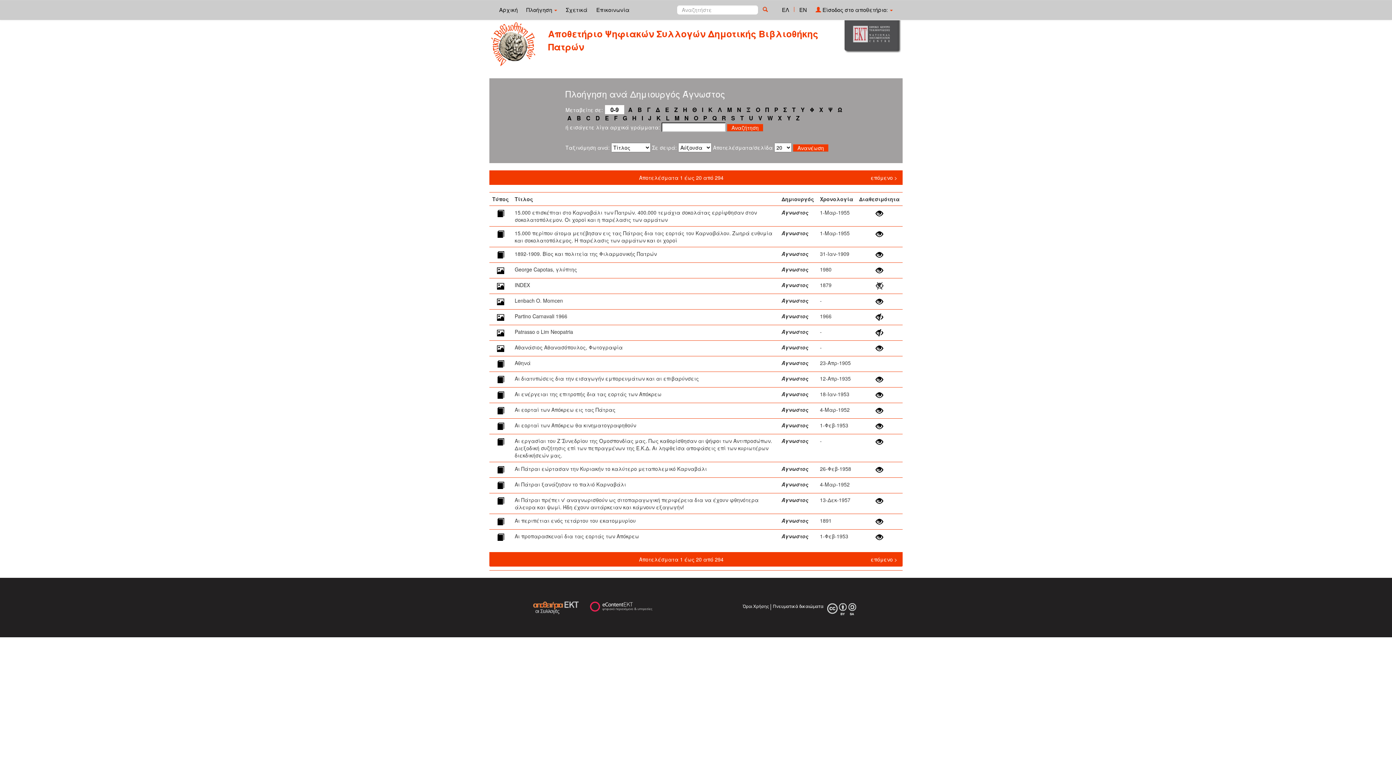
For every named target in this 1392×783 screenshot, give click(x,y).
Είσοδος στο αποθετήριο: (855, 9)
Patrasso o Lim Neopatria (544, 331)
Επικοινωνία (613, 9)
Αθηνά (523, 362)
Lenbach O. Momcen (539, 300)
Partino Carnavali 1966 (541, 316)
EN (803, 9)
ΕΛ (785, 9)
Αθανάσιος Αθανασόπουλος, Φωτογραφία (569, 347)
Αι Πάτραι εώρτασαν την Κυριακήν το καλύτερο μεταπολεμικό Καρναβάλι (611, 468)
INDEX (522, 285)
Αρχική (508, 9)
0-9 (614, 109)
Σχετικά (577, 9)
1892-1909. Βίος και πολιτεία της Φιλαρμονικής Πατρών (586, 253)
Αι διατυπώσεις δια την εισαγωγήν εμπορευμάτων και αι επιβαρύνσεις (607, 378)
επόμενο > (884, 177)
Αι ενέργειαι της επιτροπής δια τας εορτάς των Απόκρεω (588, 394)
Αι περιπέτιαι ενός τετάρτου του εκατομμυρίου (575, 520)
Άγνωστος (795, 212)
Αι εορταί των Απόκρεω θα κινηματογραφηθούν (575, 425)
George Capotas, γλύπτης (546, 269)
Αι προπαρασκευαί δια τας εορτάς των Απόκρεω (577, 536)
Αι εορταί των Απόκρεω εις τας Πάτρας (565, 409)
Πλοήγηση (540, 9)
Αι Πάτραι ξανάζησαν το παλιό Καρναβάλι (570, 484)
